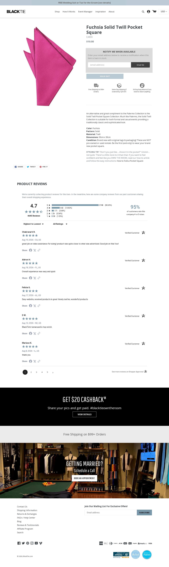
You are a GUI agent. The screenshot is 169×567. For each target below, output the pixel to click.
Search (20, 532)
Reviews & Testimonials (28, 525)
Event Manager (85, 11)
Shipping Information (27, 510)
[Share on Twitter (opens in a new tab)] (34, 250)
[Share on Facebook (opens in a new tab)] (30, 250)
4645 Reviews (37, 216)
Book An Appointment (84, 478)
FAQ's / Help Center (26, 517)
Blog (19, 521)
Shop (57, 11)
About (111, 11)
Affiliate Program (25, 528)
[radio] (84, 205)
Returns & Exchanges (27, 514)
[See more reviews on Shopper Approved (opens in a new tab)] (38, 250)
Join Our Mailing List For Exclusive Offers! (106, 506)
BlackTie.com (28, 556)
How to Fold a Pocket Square (130, 161)
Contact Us (22, 506)
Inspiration (100, 11)
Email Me (140, 65)
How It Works (69, 11)
